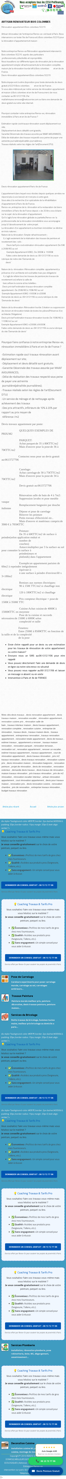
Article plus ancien (55, 806)
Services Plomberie (23, 1345)
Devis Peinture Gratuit (46, 1471)
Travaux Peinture (22, 996)
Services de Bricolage (24, 1015)
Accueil (33, 806)
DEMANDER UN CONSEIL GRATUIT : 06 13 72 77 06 (29, 885)
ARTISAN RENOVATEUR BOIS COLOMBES (26, 22)
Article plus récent (11, 806)
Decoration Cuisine (23, 1443)
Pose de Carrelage (22, 977)
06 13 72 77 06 (45, 1461)
